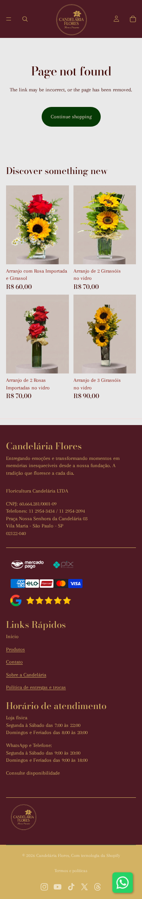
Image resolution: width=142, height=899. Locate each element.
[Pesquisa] (25, 19)
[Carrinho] (133, 19)
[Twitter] (84, 886)
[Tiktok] (71, 886)
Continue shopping (71, 116)
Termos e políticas (71, 870)
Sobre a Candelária (26, 675)
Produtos (15, 649)
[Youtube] (57, 886)
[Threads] (97, 886)
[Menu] (8, 19)
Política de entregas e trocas (36, 687)
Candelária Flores (52, 855)
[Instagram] (44, 886)
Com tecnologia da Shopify (95, 855)
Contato (14, 662)
